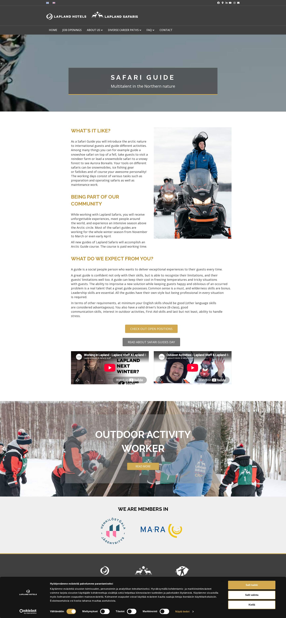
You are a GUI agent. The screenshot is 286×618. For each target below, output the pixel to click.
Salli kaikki (252, 585)
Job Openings (72, 30)
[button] (3, 448)
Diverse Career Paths (123, 30)
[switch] (105, 611)
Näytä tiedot (182, 611)
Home (53, 30)
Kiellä (252, 604)
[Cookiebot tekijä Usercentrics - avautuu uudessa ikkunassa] (28, 611)
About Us (93, 30)
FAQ (149, 30)
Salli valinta (251, 594)
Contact (166, 30)
